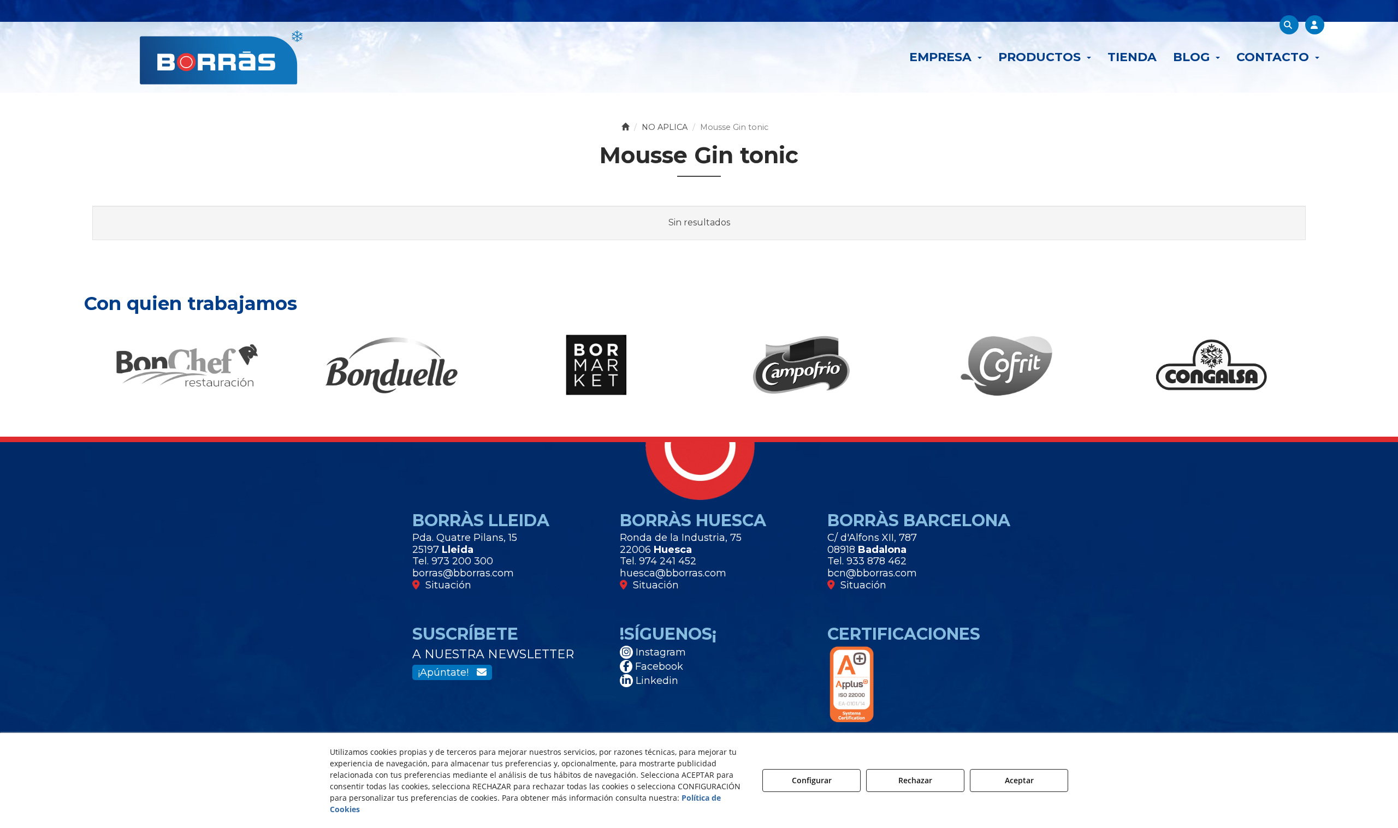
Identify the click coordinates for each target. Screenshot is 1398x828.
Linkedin (655, 681)
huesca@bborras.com (673, 573)
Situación (445, 585)
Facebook (657, 666)
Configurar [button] (812, 780)
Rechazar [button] (915, 780)
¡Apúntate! (447, 672)
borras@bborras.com (463, 573)
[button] (221, 57)
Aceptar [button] (1019, 780)
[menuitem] (945, 57)
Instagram (659, 652)
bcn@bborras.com (872, 573)
